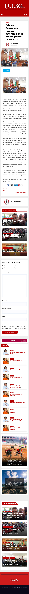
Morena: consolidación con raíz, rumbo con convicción (17, 403)
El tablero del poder (15, 369)
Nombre (4, 300)
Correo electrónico (7, 308)
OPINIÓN (12, 350)
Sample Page (19, 590)
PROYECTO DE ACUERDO (9, 590)
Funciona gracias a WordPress (8, 587)
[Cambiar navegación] (27, 15)
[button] (24, 14)
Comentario (5, 273)
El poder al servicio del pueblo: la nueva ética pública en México (16, 421)
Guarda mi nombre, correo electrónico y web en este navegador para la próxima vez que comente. (14, 327)
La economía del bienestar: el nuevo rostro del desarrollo (17, 387)
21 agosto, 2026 (9, 517)
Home (2, 590)
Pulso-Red (15, 43)
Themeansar (25, 587)
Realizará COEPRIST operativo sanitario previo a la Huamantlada (14, 236)
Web (3, 316)
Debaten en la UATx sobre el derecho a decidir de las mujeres (20, 190)
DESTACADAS (6, 218)
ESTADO (7, 22)
